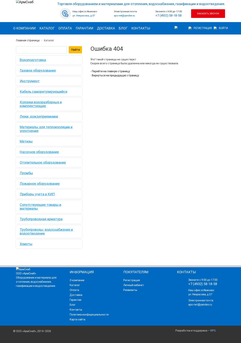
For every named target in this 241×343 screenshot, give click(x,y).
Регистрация (203, 28)
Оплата (65, 28)
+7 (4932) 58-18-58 (168, 15)
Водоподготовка (33, 60)
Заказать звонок (208, 13)
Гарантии (84, 28)
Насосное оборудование (39, 152)
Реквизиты (130, 290)
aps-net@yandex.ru (124, 15)
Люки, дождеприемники (39, 116)
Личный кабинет (133, 285)
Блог (123, 28)
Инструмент (30, 81)
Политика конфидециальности (89, 314)
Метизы (26, 141)
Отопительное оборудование (43, 162)
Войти (223, 28)
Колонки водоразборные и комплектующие (41, 104)
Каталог (47, 28)
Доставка (106, 28)
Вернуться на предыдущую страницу (115, 75)
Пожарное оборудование (40, 184)
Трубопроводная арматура (41, 219)
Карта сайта (77, 319)
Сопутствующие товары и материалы (40, 206)
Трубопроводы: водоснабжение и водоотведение (46, 231)
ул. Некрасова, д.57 (83, 15)
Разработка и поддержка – (195, 330)
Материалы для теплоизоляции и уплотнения (46, 129)
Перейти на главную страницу (110, 71)
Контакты (140, 28)
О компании (24, 28)
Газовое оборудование (38, 70)
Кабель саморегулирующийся (43, 92)
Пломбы (26, 173)
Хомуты (26, 244)
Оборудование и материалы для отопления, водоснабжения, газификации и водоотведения (36, 281)
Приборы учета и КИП (37, 194)
